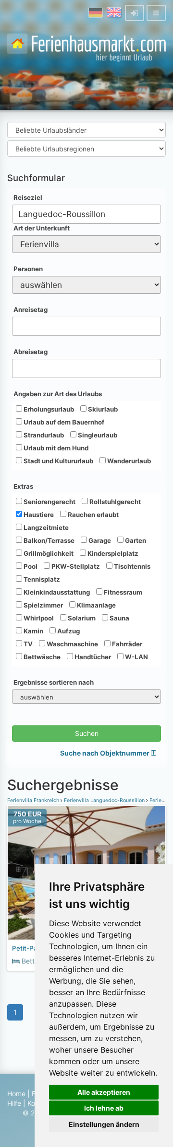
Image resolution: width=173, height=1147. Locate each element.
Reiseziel (27, 197)
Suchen (87, 733)
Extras (23, 486)
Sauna (118, 618)
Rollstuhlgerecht (114, 501)
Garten (135, 540)
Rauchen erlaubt (92, 514)
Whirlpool (38, 618)
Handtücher (92, 657)
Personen (28, 269)
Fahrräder (126, 644)
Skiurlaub (102, 409)
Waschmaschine (71, 644)
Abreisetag (30, 352)
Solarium (81, 618)
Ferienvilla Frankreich (34, 800)
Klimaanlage (95, 605)
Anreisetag (30, 309)
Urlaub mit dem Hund (55, 448)
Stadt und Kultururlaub (57, 461)
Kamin (32, 631)
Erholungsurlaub (48, 409)
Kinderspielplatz (112, 553)
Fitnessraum (122, 592)
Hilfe (14, 1103)
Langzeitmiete (45, 527)
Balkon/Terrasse (48, 540)
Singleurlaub (96, 435)
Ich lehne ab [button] (104, 1108)
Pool (29, 566)
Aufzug (68, 631)
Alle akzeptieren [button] (103, 1092)
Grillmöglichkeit (48, 553)
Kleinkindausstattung (56, 592)
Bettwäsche (41, 657)
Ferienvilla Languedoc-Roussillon (104, 800)
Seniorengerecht (48, 501)
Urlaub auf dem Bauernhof (63, 422)
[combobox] (86, 214)
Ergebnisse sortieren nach (53, 682)
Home (16, 1094)
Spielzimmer (42, 605)
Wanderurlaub (128, 461)
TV (27, 644)
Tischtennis (131, 566)
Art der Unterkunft (41, 228)
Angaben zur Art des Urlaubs (57, 394)
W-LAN (136, 657)
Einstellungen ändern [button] (104, 1124)
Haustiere (38, 514)
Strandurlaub (43, 435)
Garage (99, 540)
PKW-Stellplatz (75, 566)
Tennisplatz (41, 579)
